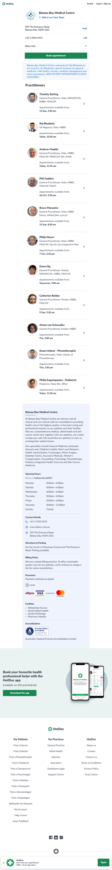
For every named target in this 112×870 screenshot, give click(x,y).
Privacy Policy (91, 769)
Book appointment (56, 55)
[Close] (3, 863)
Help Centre (20, 815)
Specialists (56, 763)
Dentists (56, 757)
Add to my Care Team (53, 17)
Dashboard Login (56, 769)
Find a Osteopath (20, 786)
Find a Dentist (20, 751)
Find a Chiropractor (20, 769)
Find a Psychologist (20, 774)
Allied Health (56, 751)
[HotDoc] (8, 4)
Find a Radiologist (21, 798)
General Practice (55, 745)
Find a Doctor (21, 745)
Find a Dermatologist (20, 792)
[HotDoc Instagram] (61, 837)
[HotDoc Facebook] (50, 837)
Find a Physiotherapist (20, 757)
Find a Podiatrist (20, 763)
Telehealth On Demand (20, 804)
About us (91, 745)
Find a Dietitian (20, 780)
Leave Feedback (21, 821)
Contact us (91, 757)
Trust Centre (91, 774)
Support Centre (56, 774)
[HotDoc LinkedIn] (56, 837)
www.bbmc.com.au (40, 527)
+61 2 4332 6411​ (38, 521)
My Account (20, 809)
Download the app (19, 693)
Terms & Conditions (91, 763)
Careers (91, 751)
